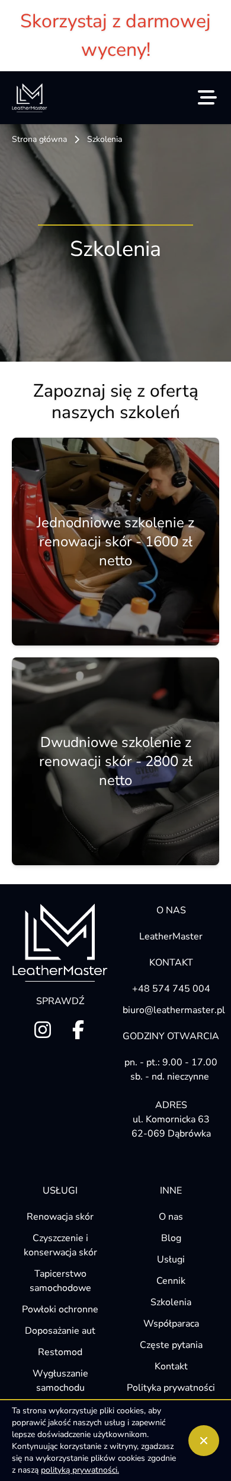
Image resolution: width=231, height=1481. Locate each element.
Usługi (171, 1259)
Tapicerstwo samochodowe (60, 1281)
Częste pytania (171, 1345)
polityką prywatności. (80, 1470)
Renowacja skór (60, 1216)
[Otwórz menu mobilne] (207, 97)
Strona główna (39, 139)
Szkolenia (170, 1302)
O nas (171, 1216)
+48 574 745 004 (171, 988)
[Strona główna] (29, 97)
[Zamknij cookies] (203, 1440)
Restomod (60, 1352)
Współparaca (171, 1323)
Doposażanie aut (60, 1330)
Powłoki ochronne (60, 1309)
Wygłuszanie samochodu (60, 1380)
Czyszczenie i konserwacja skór (60, 1245)
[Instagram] (42, 1029)
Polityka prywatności (171, 1387)
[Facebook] (78, 1029)
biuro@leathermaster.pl (171, 1010)
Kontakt (171, 1366)
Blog (171, 1238)
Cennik (170, 1280)
